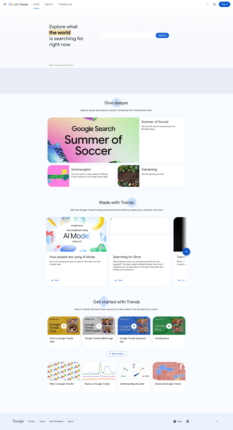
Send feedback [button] (56, 421)
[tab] (36, 4)
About (70, 421)
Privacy (31, 421)
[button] (5, 4)
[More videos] (116, 354)
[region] (116, 251)
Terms (42, 421)
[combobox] (197, 4)
